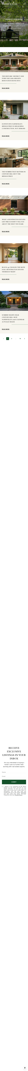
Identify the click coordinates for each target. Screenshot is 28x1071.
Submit (14, 782)
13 (20, 338)
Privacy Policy (18, 795)
